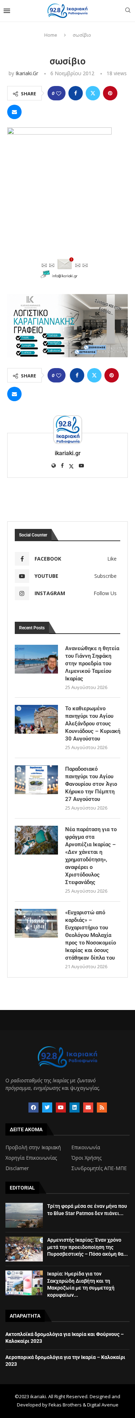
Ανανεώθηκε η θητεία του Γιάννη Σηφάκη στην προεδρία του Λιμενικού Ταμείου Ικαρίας (92, 663)
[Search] (127, 11)
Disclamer (17, 1168)
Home (50, 35)
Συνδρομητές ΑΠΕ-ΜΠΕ (99, 1168)
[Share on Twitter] (93, 93)
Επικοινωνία (85, 1147)
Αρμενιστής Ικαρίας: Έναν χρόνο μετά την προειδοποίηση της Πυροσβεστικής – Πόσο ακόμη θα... (87, 1247)
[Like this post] (58, 93)
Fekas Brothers (65, 1404)
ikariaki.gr (26, 73)
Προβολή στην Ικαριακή (33, 1147)
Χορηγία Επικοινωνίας (31, 1157)
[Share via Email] (14, 112)
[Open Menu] (7, 11)
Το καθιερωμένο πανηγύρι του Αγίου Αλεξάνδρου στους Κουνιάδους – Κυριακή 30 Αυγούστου (92, 723)
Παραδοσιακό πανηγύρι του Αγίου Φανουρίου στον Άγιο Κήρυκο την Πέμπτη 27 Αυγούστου (91, 784)
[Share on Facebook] (75, 93)
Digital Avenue (102, 1404)
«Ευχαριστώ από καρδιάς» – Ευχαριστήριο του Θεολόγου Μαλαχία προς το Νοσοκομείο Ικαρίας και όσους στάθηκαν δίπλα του (90, 935)
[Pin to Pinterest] (110, 93)
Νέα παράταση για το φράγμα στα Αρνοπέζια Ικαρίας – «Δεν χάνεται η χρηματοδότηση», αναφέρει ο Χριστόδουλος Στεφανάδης (91, 855)
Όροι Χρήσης (86, 1157)
